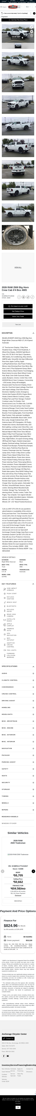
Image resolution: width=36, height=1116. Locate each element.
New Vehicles (6, 1069)
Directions (29, 1071)
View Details (18, 901)
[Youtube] (8, 1056)
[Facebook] (4, 1056)
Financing (21, 1065)
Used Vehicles (6, 1071)
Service (13, 1065)
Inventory (6, 1065)
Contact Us (9, 1038)
